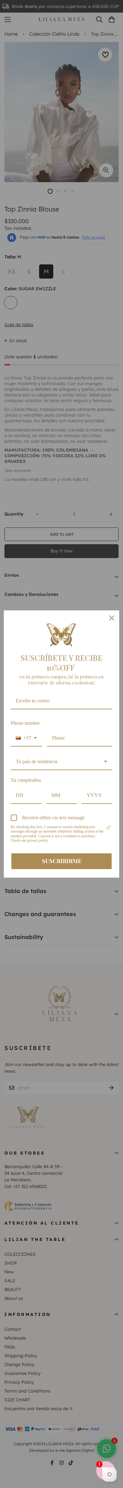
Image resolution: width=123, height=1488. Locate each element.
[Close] (111, 618)
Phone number (25, 723)
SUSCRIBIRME (61, 861)
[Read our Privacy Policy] (108, 827)
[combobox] (26, 738)
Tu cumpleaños (26, 780)
